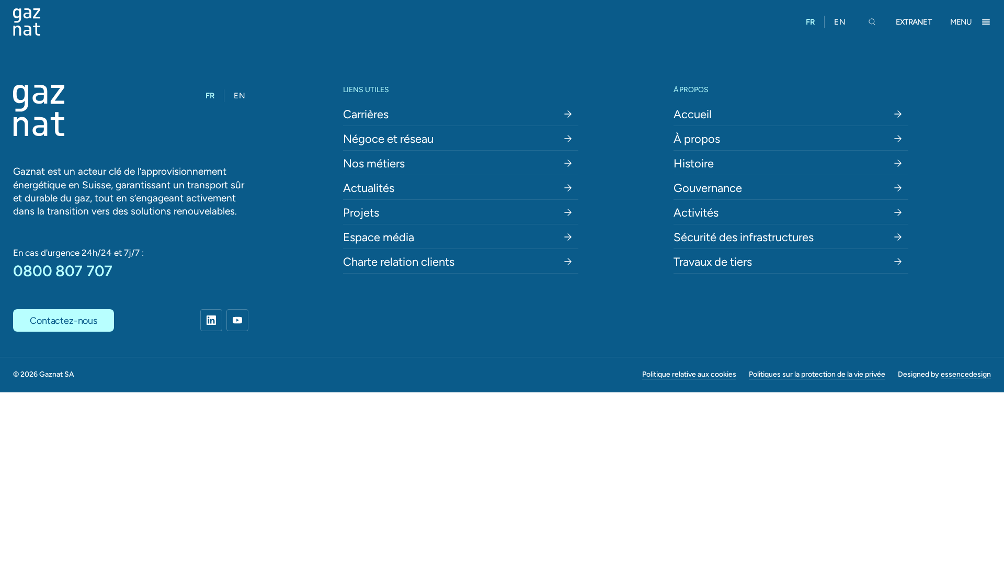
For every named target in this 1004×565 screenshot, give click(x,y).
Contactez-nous (63, 320)
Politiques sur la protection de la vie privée (817, 374)
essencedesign (966, 374)
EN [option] (840, 21)
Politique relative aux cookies (689, 374)
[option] (840, 22)
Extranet (913, 21)
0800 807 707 (62, 270)
